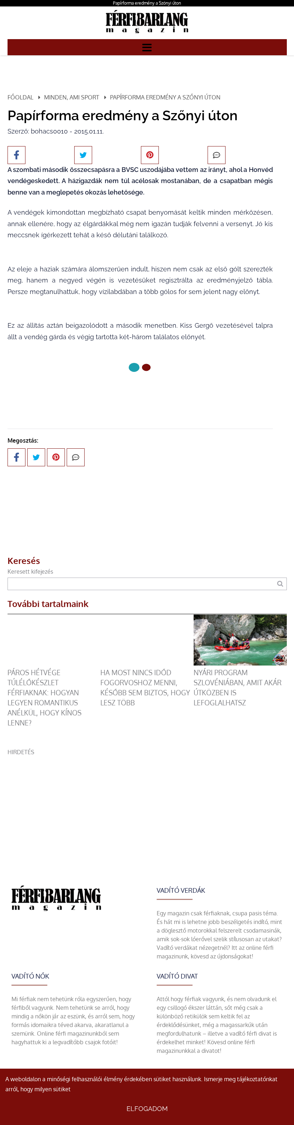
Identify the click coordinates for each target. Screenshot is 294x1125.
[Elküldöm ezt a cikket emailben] (217, 155)
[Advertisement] (147, 806)
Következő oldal (135, 391)
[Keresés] (280, 584)
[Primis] (147, 34)
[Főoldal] (134, 367)
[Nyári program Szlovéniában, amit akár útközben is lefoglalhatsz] (240, 663)
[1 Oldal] (146, 367)
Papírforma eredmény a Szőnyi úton (147, 3)
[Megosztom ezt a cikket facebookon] (16, 155)
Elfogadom (147, 1108)
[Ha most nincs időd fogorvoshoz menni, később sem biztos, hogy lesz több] (147, 663)
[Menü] (147, 47)
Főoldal (20, 97)
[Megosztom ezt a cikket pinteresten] (150, 155)
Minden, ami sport (71, 97)
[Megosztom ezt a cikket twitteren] (83, 155)
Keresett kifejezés (30, 571)
